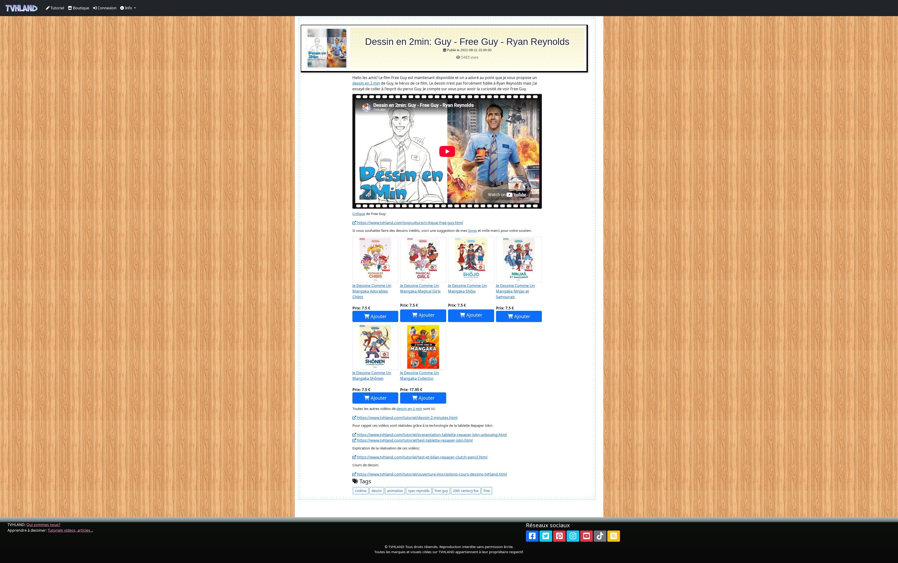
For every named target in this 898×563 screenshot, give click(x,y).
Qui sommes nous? (43, 524)
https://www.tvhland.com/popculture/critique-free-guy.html (409, 222)
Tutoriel (57, 8)
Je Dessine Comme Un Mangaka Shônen (371, 375)
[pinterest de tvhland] (559, 536)
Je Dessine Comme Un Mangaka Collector (419, 375)
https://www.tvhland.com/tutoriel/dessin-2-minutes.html (406, 417)
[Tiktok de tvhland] (600, 536)
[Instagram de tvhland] (573, 536)
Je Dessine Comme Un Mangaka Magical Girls (420, 288)
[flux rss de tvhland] (613, 536)
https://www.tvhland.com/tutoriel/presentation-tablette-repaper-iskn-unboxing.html (431, 434)
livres (472, 230)
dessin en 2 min (366, 83)
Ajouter (378, 316)
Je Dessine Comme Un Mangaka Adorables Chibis (371, 291)
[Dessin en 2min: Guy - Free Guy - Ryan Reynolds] (327, 48)
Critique (358, 213)
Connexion (106, 8)
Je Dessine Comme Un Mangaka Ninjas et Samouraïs (515, 291)
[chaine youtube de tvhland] (586, 536)
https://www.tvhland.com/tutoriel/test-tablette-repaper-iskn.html (414, 440)
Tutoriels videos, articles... (70, 530)
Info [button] (128, 8)
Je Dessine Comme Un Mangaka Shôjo (467, 288)
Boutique (80, 8)
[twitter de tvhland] (546, 536)
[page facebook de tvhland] (532, 536)
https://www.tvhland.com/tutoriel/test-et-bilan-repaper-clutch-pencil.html (421, 457)
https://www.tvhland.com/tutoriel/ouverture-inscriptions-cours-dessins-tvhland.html (431, 474)
